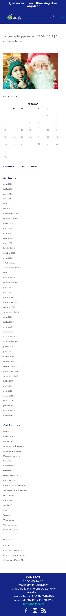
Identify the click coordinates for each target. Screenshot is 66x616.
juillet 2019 (8, 346)
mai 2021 (7, 292)
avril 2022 (7, 273)
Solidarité (7, 505)
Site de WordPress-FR (13, 560)
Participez (8, 500)
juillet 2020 (8, 322)
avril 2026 (7, 204)
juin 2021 (7, 287)
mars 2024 (8, 243)
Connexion (8, 545)
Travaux (7, 515)
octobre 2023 (9, 253)
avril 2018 (7, 391)
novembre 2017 (10, 415)
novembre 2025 (10, 213)
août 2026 (7, 184)
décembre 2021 (10, 277)
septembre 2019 (10, 341)
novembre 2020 (10, 302)
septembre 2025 (11, 218)
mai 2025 (7, 228)
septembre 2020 (11, 312)
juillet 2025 (8, 223)
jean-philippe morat (21, 36)
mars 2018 (8, 396)
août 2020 (7, 317)
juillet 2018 (8, 381)
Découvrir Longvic (11, 456)
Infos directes (9, 480)
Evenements (9, 466)
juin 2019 (7, 351)
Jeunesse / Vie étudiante (15, 490)
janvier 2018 (8, 406)
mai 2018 (7, 386)
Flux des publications (13, 550)
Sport (5, 510)
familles (7, 470)
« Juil (5, 157)
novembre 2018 (10, 371)
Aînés (6, 431)
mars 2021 (8, 297)
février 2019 (8, 356)
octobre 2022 (9, 263)
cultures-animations (13, 451)
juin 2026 (7, 194)
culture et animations (13, 446)
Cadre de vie (9, 436)
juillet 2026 (8, 189)
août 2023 (7, 258)
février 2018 (8, 401)
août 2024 (7, 238)
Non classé (8, 495)
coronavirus (8, 441)
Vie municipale (10, 525)
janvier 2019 (8, 361)
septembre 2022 (11, 268)
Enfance (7, 461)
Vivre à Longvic (10, 530)
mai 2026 (7, 199)
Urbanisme (8, 520)
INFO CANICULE (10, 475)
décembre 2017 (10, 410)
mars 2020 (8, 332)
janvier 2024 (9, 248)
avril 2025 (7, 233)
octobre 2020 (9, 307)
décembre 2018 (10, 366)
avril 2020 (7, 327)
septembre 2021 (10, 282)
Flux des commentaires (14, 555)
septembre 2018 (10, 376)
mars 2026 (8, 208)
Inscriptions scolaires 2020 (15, 485)
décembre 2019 (10, 337)
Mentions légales (33, 604)
